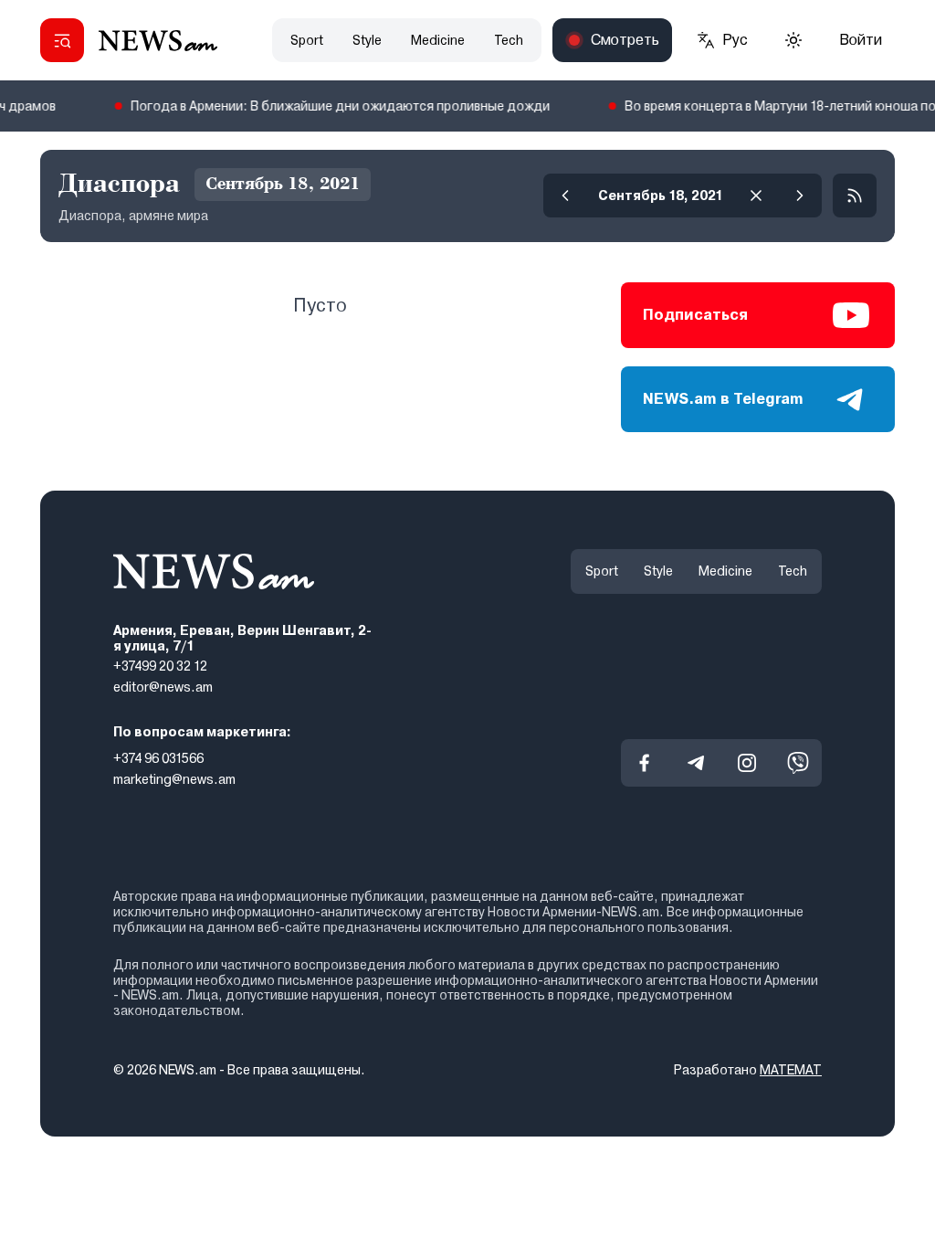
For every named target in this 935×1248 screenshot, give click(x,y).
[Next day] (800, 195)
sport (306, 40)
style (367, 40)
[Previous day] (565, 195)
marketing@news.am (174, 778)
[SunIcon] (793, 40)
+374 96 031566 (158, 758)
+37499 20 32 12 (160, 666)
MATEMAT (791, 1070)
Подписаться (695, 314)
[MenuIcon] (62, 40)
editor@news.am (163, 687)
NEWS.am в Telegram (723, 398)
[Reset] (756, 195)
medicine (438, 40)
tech (508, 40)
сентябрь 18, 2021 (660, 195)
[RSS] (855, 195)
